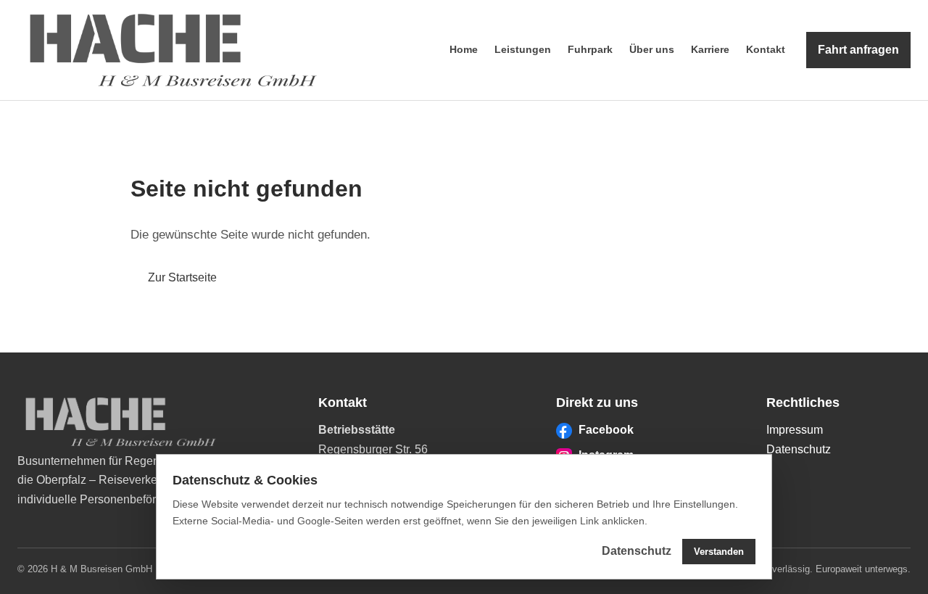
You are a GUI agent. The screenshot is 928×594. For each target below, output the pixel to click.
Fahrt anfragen (858, 50)
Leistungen (522, 49)
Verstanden (719, 551)
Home (464, 49)
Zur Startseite (182, 277)
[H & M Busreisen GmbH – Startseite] (173, 50)
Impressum (794, 430)
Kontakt (765, 49)
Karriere (710, 49)
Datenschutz (798, 449)
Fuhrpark (590, 49)
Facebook (606, 430)
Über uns (651, 49)
